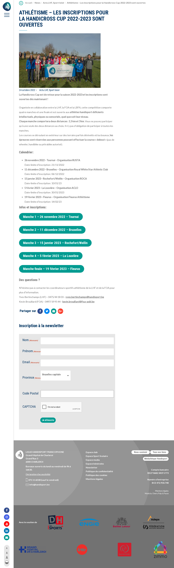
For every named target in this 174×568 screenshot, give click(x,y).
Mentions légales (94, 479)
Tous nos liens (159, 452)
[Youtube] (8, 524)
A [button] (6, 548)
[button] (7, 562)
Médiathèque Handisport (155, 458)
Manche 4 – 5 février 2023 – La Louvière (50, 256)
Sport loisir (58, 2)
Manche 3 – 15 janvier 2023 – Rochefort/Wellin (55, 243)
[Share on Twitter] (47, 311)
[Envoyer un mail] (53, 311)
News (37, 2)
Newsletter (91, 467)
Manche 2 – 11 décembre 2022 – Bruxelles (52, 230)
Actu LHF (47, 2)
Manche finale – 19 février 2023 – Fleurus (51, 269)
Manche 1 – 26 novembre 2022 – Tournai (51, 217)
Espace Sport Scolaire (97, 456)
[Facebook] (8, 510)
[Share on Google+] (60, 311)
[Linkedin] (8, 530)
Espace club (92, 452)
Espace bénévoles (95, 463)
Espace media (93, 459)
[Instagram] (8, 517)
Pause (166, 493)
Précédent (21, 3)
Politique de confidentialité (99, 471)
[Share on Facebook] (40, 311)
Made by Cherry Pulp (153, 493)
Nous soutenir (140, 452)
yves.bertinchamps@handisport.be (85, 296)
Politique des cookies (96, 475)
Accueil (28, 2)
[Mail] (8, 537)
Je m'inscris (48, 420)
